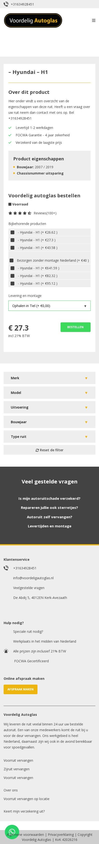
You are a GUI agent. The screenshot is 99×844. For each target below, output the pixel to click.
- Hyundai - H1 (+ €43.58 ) (37, 247)
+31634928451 (22, 4)
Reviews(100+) (45, 213)
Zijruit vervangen (17, 769)
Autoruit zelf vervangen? (49, 516)
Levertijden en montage (49, 526)
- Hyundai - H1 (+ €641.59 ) (38, 268)
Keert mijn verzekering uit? (24, 811)
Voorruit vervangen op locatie (27, 798)
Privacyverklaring (61, 834)
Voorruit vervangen (18, 760)
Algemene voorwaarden (25, 834)
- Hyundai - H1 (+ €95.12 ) (37, 283)
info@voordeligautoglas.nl (33, 578)
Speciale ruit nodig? (28, 631)
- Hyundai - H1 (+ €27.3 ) (37, 240)
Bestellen (75, 327)
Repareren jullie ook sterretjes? (49, 507)
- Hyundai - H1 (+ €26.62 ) (37, 232)
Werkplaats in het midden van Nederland (44, 641)
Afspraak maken (20, 689)
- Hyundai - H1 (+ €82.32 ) (37, 275)
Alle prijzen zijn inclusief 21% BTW (39, 651)
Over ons (11, 790)
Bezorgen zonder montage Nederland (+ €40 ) (53, 260)
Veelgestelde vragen (28, 587)
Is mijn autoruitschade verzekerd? (49, 498)
